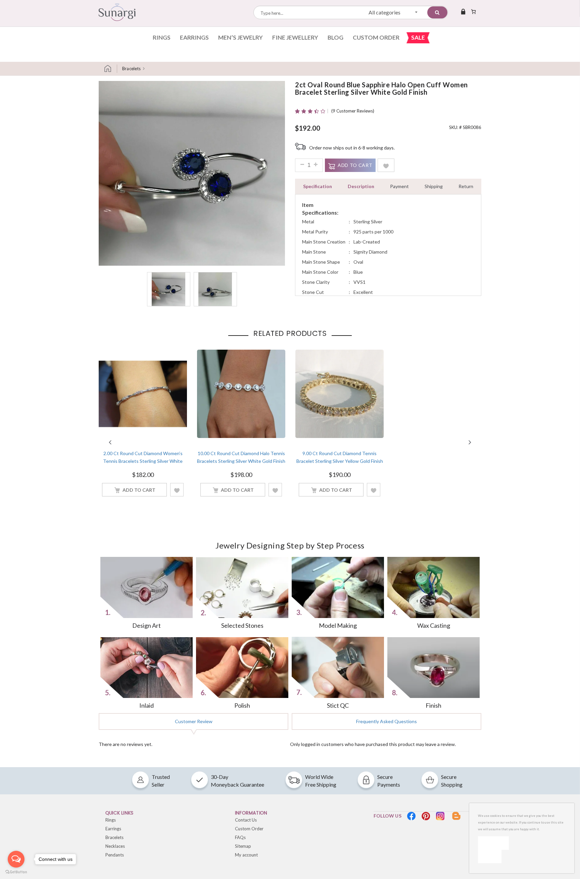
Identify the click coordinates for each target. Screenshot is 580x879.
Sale (418, 37)
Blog (335, 37)
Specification (317, 186)
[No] (489, 856)
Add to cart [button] (139, 490)
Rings (162, 37)
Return (465, 186)
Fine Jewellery (295, 37)
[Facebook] (411, 816)
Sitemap (243, 846)
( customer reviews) (352, 111)
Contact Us (246, 820)
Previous (110, 442)
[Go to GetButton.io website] (16, 872)
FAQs (240, 837)
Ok (493, 843)
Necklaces (115, 846)
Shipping (434, 186)
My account (246, 855)
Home (110, 68)
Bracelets (131, 68)
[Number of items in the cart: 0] (473, 11)
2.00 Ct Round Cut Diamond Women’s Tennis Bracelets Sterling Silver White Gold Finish (143, 460)
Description (361, 186)
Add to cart (355, 165)
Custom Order (376, 37)
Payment (399, 186)
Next (470, 442)
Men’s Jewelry (240, 37)
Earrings (194, 37)
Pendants (114, 855)
